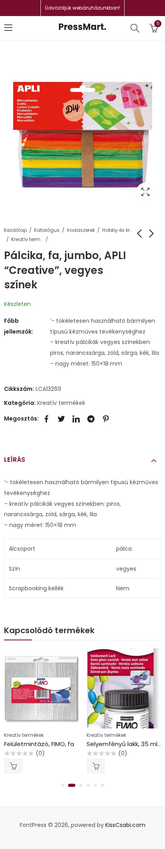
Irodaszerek (81, 230)
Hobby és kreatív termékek (118, 230)
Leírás (14, 459)
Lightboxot (145, 192)
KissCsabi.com (125, 825)
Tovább (13, 766)
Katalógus (47, 230)
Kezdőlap (15, 230)
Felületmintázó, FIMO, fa (39, 744)
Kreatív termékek (27, 239)
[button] (62, 785)
